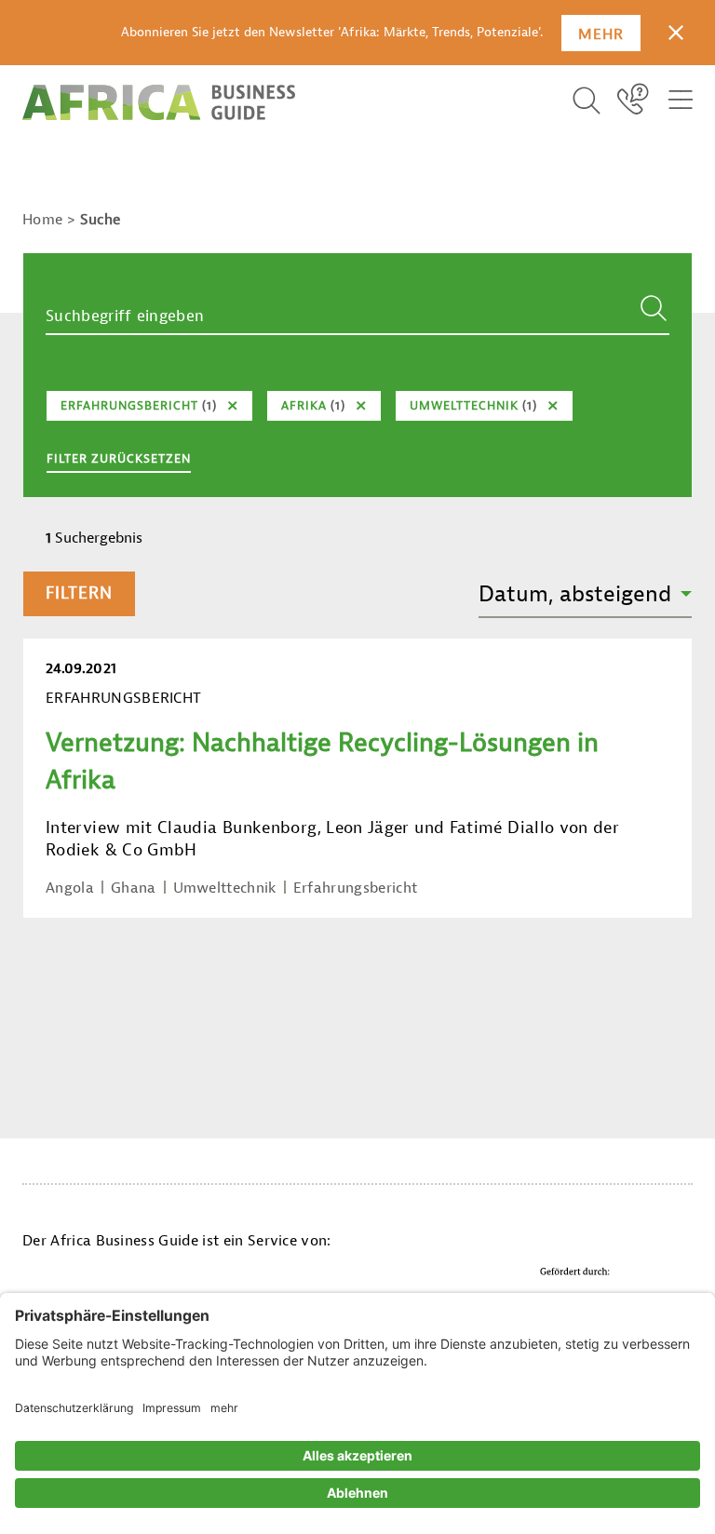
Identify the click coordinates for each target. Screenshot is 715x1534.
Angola (70, 888)
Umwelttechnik (225, 888)
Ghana (133, 888)
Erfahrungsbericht (355, 888)
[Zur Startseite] (158, 102)
